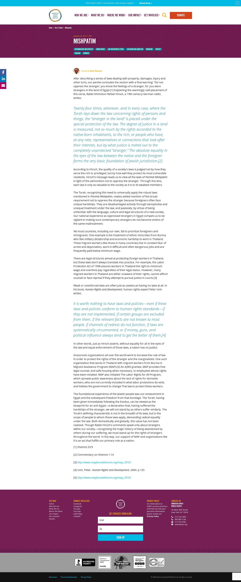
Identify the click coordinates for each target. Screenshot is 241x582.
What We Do (54, 509)
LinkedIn (77, 516)
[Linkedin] (3, 79)
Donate (181, 15)
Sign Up (120, 538)
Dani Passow (96, 71)
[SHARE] (3, 72)
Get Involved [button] (151, 15)
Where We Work (55, 511)
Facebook (77, 504)
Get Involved (54, 516)
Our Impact (53, 514)
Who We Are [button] (80, 15)
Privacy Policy (153, 516)
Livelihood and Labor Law (135, 49)
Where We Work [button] (116, 15)
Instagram (77, 506)
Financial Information (69, 577)
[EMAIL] (3, 85)
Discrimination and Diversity (84, 49)
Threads (76, 509)
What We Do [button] (97, 15)
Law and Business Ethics (116, 49)
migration (149, 49)
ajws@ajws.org (181, 524)
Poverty (158, 49)
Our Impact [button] (134, 15)
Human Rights (100, 49)
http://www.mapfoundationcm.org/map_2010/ (104, 462)
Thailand (77, 53)
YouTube (77, 511)
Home (51, 504)
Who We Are (54, 506)
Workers (86, 53)
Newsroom (53, 577)
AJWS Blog (77, 514)
